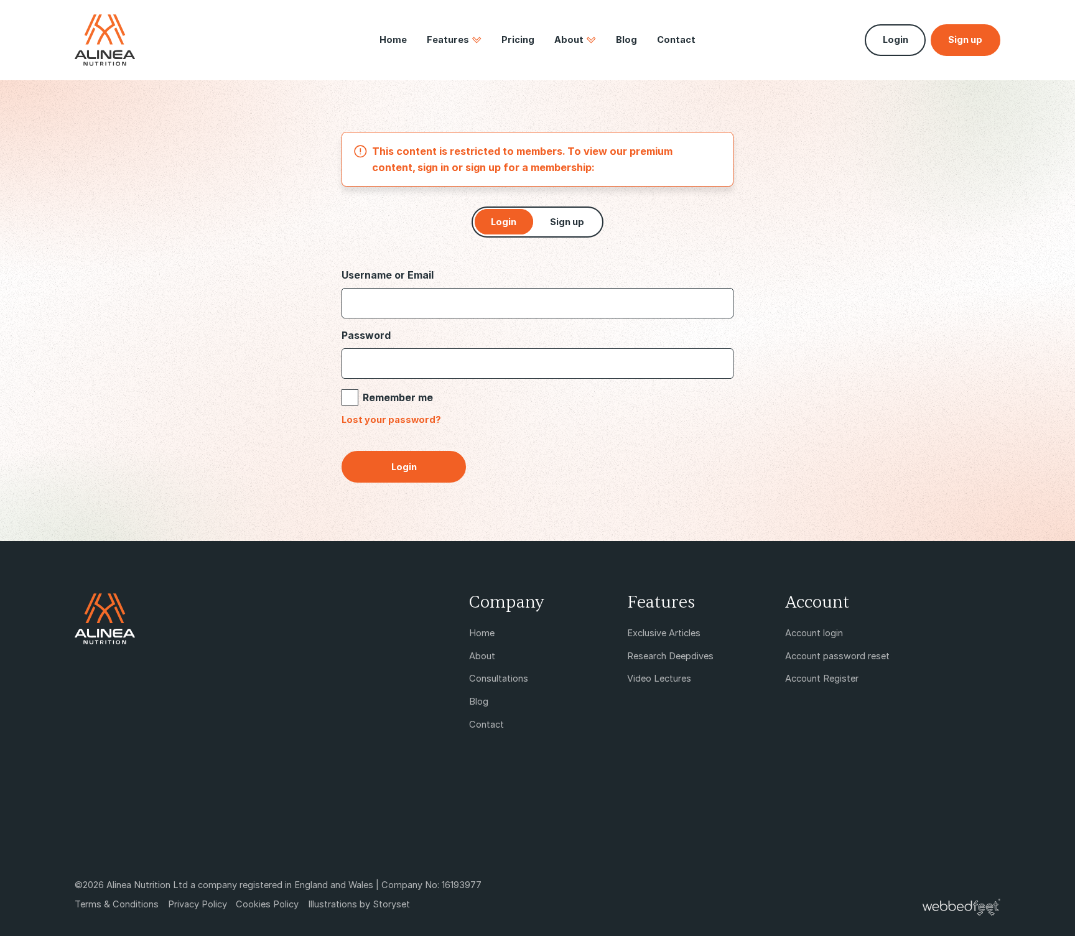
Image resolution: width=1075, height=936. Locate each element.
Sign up (567, 222)
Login (895, 39)
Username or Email (388, 275)
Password (366, 335)
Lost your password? (391, 419)
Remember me (398, 397)
